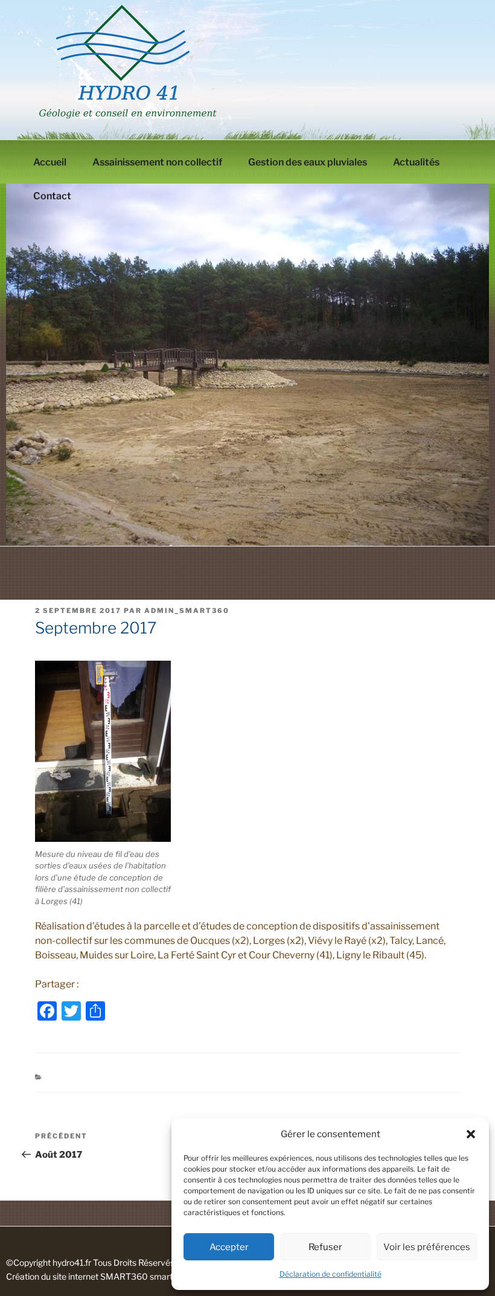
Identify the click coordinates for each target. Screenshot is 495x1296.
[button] (471, 1134)
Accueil (49, 162)
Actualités (416, 162)
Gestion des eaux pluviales (307, 162)
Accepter (229, 1247)
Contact (52, 196)
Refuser (325, 1247)
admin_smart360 (186, 610)
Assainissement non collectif (157, 162)
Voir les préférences (426, 1247)
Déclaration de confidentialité (330, 1273)
